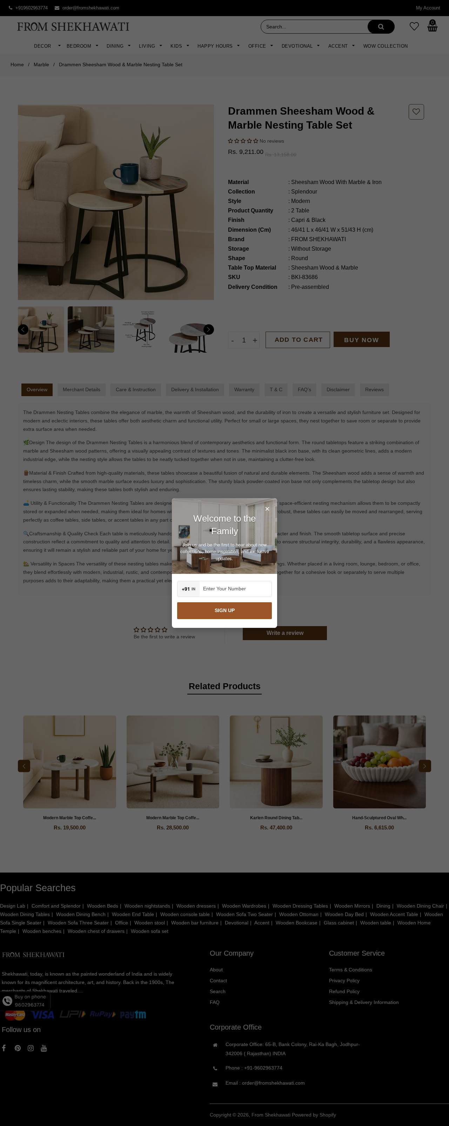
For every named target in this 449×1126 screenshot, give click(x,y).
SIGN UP (225, 610)
